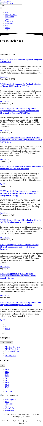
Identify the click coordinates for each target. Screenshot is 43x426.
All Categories (10, 356)
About (7, 28)
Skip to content (5, 1)
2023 (7, 376)
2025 (7, 372)
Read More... (5, 77)
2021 (2, 365)
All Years (8, 391)
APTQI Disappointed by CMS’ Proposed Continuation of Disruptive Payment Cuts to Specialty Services (18, 276)
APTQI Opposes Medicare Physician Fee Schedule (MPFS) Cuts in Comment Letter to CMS (20, 221)
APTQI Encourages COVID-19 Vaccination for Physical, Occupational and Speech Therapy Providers (19, 247)
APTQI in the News (12, 347)
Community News (12, 351)
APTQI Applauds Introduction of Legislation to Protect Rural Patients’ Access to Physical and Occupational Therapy (19, 193)
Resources (9, 21)
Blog (6, 25)
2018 (7, 387)
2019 (7, 385)
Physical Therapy (11, 15)
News (7, 19)
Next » (7, 329)
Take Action (9, 17)
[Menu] (1, 8)
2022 (7, 378)
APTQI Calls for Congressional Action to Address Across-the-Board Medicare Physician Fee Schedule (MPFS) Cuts (21, 140)
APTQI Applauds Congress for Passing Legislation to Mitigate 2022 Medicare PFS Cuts (20, 85)
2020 (7, 383)
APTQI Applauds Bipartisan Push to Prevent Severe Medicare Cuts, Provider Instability (21, 167)
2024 (7, 374)
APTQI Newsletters (12, 349)
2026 (7, 369)
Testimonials (9, 23)
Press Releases (6, 343)
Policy (7, 12)
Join (6, 30)
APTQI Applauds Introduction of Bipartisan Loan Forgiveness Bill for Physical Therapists (20, 303)
